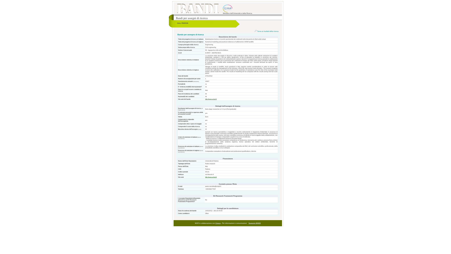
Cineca (218, 223)
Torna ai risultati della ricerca (267, 31)
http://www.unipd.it (211, 99)
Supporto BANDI (255, 223)
